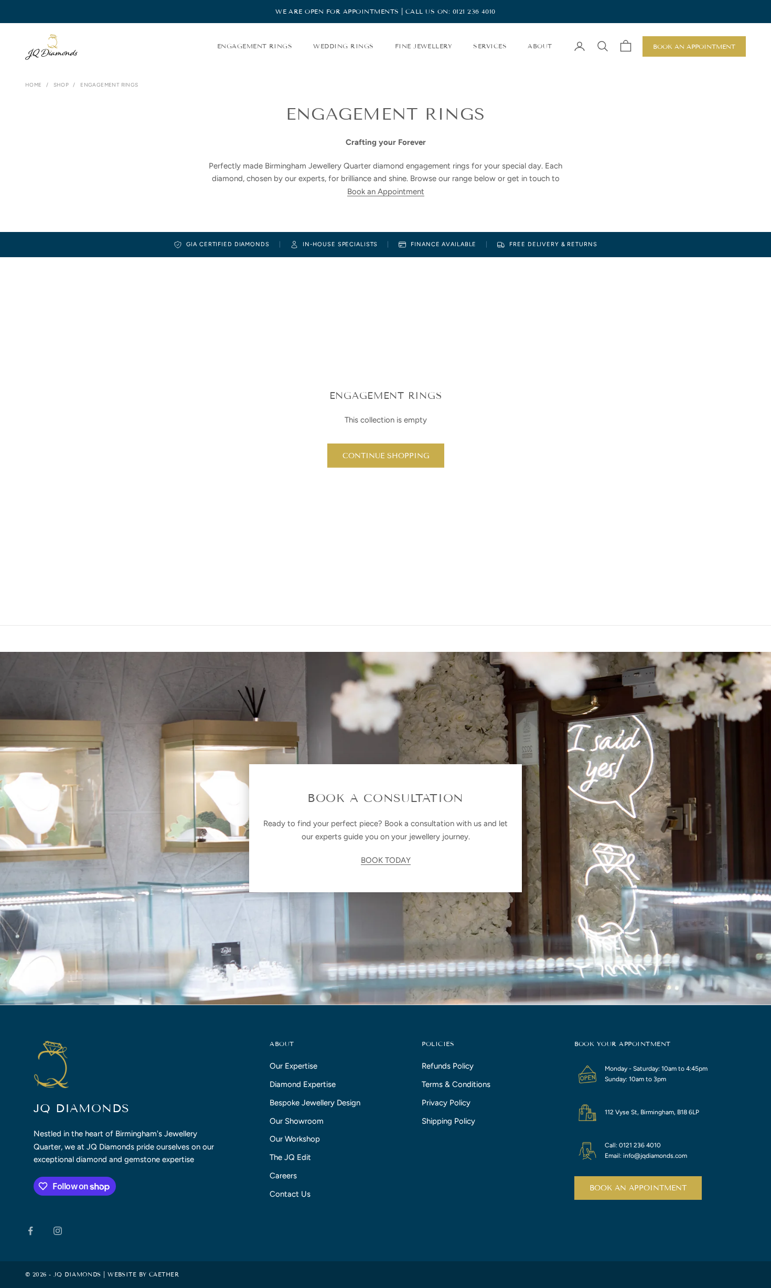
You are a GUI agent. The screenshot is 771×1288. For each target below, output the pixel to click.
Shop (61, 84)
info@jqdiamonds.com (655, 1155)
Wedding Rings (343, 46)
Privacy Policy (446, 1102)
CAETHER (164, 1274)
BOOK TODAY (386, 860)
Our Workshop (295, 1139)
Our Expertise (293, 1066)
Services (490, 46)
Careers (283, 1175)
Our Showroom (297, 1121)
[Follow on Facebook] (30, 1231)
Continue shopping (385, 455)
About (540, 46)
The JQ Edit (290, 1157)
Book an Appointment (694, 46)
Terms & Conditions (456, 1084)
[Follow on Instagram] (57, 1231)
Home (33, 84)
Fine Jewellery (424, 46)
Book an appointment (638, 1188)
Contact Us (290, 1194)
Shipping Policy (448, 1121)
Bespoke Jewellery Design (315, 1102)
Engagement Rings (255, 46)
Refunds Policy (448, 1066)
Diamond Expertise (303, 1084)
